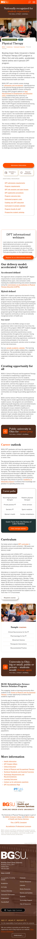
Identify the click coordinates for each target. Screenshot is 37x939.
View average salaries (18, 528)
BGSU (3, 47)
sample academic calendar (15, 348)
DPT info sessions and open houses (16, 189)
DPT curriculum (23, 544)
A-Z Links (4, 887)
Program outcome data (12, 196)
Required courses (10, 598)
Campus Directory (6, 891)
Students (22, 896)
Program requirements (12, 186)
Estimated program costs (13, 199)
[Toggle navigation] (34, 2)
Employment (5, 898)
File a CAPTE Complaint (19, 822)
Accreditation (10, 826)
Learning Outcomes (10, 779)
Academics (9, 47)
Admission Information (18, 165)
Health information (10, 761)
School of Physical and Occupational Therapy (19, 769)
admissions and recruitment (13, 85)
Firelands (22, 878)
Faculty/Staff (5, 902)
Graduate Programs (19, 47)
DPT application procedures (14, 193)
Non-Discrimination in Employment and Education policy (17, 94)
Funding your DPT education (14, 202)
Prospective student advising (14, 212)
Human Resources (25, 881)
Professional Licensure (23, 826)
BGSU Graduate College (13, 817)
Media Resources (25, 889)
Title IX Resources (25, 904)
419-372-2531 (5, 869)
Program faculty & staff (12, 209)
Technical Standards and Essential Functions (19, 772)
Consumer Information (8, 894)
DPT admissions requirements (15, 183)
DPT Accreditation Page (12, 785)
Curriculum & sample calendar (15, 206)
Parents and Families (26, 893)
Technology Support (26, 900)
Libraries (22, 885)
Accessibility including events (8, 879)
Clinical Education (10, 767)
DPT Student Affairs (10, 764)
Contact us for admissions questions (16, 782)
